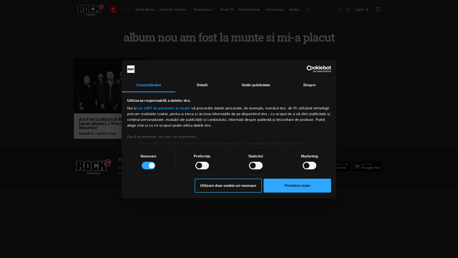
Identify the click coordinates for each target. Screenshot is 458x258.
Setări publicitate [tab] (256, 85)
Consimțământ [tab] (148, 85)
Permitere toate (297, 185)
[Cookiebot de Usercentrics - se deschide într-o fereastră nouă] (310, 69)
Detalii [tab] (202, 85)
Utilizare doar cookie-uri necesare (228, 185)
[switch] (202, 165)
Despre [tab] (309, 85)
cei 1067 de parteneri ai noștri (164, 108)
